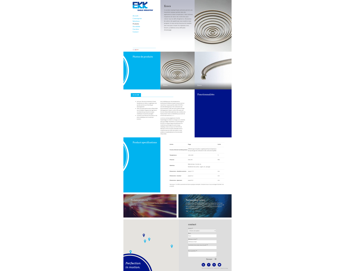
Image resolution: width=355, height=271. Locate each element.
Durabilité (136, 26)
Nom (189, 233)
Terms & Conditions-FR (207, 268)
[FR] (135, 50)
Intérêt (190, 228)
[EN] (133, 50)
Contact (135, 32)
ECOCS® (136, 95)
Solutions (136, 21)
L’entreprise (137, 18)
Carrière (136, 29)
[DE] (137, 50)
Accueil (135, 16)
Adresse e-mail (192, 239)
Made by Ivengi (224, 268)
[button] (145, 241)
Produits (136, 24)
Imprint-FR (216, 268)
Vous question (192, 251)
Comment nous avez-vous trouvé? (198, 245)
